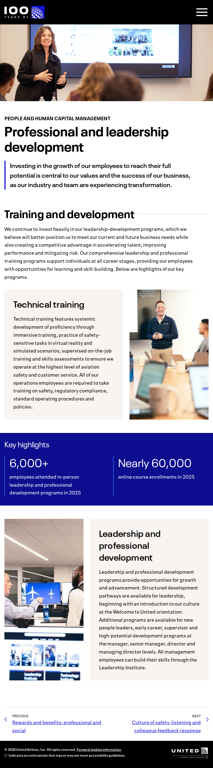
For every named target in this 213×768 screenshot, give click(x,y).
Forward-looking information (99, 749)
